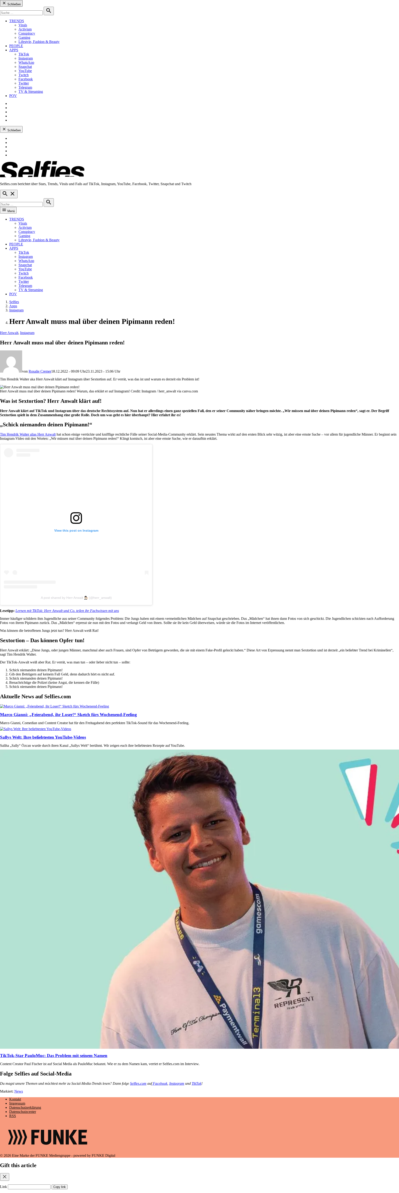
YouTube (25, 71)
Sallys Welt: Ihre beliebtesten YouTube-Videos (43, 737)
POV (13, 96)
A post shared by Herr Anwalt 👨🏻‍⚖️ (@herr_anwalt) (76, 598)
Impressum (17, 1103)
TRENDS (16, 21)
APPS (13, 50)
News (18, 1091)
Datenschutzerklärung (25, 1107)
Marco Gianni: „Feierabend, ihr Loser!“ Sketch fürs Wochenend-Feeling (68, 714)
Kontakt (15, 1099)
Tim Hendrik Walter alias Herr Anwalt (28, 434)
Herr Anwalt (9, 333)
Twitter (23, 83)
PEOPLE (16, 46)
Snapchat (25, 67)
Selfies (14, 302)
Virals (22, 25)
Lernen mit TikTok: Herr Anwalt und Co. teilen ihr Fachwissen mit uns (67, 611)
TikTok (23, 54)
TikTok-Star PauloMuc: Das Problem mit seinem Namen (53, 1055)
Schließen (13, 4)
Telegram (25, 87)
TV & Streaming (30, 91)
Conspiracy (26, 33)
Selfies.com (138, 1083)
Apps (13, 306)
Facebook (25, 79)
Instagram (25, 58)
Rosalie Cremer (40, 371)
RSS (12, 1116)
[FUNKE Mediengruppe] (47, 1151)
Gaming (24, 37)
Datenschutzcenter (22, 1112)
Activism (25, 29)
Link (3, 1187)
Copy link (59, 1187)
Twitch (23, 75)
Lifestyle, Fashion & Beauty (39, 42)
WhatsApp (26, 62)
